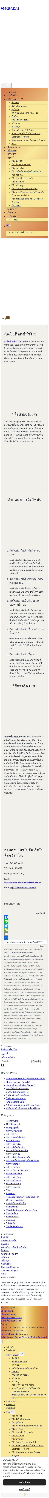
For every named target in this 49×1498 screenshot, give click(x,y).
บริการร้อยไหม (13, 1167)
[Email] (24, 934)
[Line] (24, 921)
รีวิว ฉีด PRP (17, 161)
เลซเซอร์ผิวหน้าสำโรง (20, 1012)
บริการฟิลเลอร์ (13, 1164)
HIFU (13, 144)
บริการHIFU (11, 1134)
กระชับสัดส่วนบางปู (25, 949)
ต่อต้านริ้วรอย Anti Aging (22, 130)
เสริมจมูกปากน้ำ (24, 1029)
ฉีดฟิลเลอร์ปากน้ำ (31, 959)
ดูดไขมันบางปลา (34, 986)
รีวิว (8, 1190)
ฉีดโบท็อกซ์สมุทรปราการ (20, 976)
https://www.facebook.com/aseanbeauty (22, 882)
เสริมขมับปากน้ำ (27, 1015)
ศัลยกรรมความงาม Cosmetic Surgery (28, 140)
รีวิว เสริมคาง (17, 182)
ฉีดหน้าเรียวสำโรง (32, 969)
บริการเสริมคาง (13, 1180)
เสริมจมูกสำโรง (18, 1032)
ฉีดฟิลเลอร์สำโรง (22, 962)
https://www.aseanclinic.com (23, 888)
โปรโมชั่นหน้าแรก (14, 1227)
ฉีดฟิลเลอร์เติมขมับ (15, 1102)
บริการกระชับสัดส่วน (15, 1137)
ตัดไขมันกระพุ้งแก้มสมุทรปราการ (30, 995)
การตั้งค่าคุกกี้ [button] (24, 1489)
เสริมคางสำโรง (18, 1025)
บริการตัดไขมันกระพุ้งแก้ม (18, 1157)
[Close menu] (1, 1341)
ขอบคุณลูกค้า (12, 1127)
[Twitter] (24, 926)
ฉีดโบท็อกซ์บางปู (18, 972)
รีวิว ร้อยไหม (17, 175)
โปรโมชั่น (12, 95)
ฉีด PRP (15, 102)
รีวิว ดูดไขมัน (17, 168)
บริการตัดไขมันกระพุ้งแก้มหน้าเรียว (22, 1160)
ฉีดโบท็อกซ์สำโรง (35, 976)
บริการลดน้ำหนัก (14, 1174)
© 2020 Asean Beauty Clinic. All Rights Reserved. (24, 1337)
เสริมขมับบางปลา (34, 1012)
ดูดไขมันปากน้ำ (28, 989)
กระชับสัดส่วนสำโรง (20, 956)
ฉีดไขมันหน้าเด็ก (19, 106)
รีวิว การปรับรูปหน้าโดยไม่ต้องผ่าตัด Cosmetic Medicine (27, 194)
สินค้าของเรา (14, 147)
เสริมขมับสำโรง (18, 1019)
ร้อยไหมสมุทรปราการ (29, 1002)
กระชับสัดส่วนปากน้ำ (16, 953)
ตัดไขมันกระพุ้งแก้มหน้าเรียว (24, 113)
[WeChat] (24, 930)
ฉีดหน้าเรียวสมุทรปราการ (17, 969)
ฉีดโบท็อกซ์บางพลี (30, 972)
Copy (42, 946)
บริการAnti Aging (14, 1131)
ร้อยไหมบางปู (34, 999)
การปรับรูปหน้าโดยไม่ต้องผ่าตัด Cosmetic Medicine (25, 135)
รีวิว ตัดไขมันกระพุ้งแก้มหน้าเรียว (26, 171)
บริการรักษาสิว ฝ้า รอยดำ (18, 1170)
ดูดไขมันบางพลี (17, 989)
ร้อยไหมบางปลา (24, 999)
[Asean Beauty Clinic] (5, 80)
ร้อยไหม (15, 116)
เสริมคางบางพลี (13, 1022)
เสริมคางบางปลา (29, 1019)
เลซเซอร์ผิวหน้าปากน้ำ (23, 1009)
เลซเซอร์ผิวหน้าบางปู (31, 1005)
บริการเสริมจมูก (13, 1184)
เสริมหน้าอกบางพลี (18, 1035)
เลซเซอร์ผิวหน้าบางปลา (16, 1005)
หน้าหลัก (12, 92)
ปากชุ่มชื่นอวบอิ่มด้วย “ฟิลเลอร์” (20, 1085)
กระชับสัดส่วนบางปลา (11, 949)
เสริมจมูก (15, 127)
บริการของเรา (12, 1355)
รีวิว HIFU (16, 205)
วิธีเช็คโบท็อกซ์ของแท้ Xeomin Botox (23, 1105)
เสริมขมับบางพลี (16, 1015)
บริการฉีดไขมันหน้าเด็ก (17, 1150)
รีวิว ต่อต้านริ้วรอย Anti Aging (24, 188)
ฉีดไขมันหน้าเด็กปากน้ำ (19, 982)
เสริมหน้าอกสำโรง (24, 1038)
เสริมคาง (15, 123)
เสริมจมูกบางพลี (13, 1029)
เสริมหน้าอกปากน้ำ (31, 1035)
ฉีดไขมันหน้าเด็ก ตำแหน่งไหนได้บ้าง (23, 1108)
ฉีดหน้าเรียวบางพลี (25, 966)
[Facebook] (24, 917)
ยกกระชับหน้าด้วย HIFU (17, 1092)
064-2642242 (10, 8)
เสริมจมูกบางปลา (29, 1025)
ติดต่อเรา (12, 212)
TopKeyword (12, 1121)
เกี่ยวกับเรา (13, 209)
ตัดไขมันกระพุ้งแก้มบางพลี (32, 992)
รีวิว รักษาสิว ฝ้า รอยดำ (22, 178)
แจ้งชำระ (12, 150)
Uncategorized (13, 1124)
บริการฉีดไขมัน (13, 1144)
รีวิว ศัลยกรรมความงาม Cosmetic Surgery (27, 200)
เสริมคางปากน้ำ (24, 1022)
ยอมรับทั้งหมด (24, 1482)
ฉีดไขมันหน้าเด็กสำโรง (21, 986)
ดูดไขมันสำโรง (18, 992)
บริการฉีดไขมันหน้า (15, 1147)
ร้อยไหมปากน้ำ (16, 1002)
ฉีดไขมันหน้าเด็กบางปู (25, 979)
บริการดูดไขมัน (13, 1154)
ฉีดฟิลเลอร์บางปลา (33, 956)
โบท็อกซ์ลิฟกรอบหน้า (16, 1098)
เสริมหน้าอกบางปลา (30, 1032)
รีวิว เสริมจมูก (17, 185)
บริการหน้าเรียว (13, 1177)
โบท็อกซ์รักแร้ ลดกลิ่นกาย (18, 1095)
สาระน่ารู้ (12, 154)
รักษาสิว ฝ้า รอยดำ (20, 120)
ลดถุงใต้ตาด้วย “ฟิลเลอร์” (17, 1089)
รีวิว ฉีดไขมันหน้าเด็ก (21, 164)
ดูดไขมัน (15, 109)
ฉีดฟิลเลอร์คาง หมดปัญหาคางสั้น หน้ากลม (25, 1079)
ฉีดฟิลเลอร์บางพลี (19, 959)
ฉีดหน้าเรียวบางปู (13, 966)
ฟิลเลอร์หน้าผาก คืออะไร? (18, 1082)
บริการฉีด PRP (13, 1141)
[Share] (24, 938)
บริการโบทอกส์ (13, 1187)
